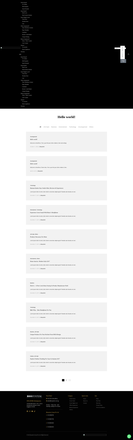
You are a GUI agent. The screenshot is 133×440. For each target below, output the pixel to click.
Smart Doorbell (25, 8)
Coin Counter (25, 43)
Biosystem (42, 146)
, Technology (39, 209)
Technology (72, 127)
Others (22, 45)
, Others (36, 234)
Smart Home (23, 2)
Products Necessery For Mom (38, 237)
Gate (23, 23)
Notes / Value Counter (27, 40)
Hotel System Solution (27, 15)
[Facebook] (27, 411)
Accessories (24, 47)
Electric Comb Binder (27, 34)
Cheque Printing (25, 36)
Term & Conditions (100, 407)
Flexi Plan (98, 401)
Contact (85, 403)
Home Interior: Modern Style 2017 (40, 261)
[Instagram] (29, 411)
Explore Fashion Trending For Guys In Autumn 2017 (45, 359)
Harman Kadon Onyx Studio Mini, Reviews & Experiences (46, 188)
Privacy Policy (99, 405)
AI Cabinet (24, 4)
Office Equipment (25, 26)
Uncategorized (82, 127)
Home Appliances (26, 49)
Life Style (46, 127)
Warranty (23, 51)
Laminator (24, 32)
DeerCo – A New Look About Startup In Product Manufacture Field (49, 285)
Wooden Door (25, 21)
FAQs (97, 398)
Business (54, 127)
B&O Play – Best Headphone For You (40, 310)
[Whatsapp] (129, 436)
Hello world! (33, 139)
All (40, 127)
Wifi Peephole (25, 6)
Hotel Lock (24, 12)
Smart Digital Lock (25, 17)
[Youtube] (32, 411)
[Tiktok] (34, 411)
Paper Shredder (25, 30)
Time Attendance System (27, 27)
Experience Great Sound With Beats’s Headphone (44, 212)
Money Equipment (25, 39)
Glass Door (24, 19)
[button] (65, 54)
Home (84, 398)
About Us (85, 401)
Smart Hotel (23, 11)
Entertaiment (63, 127)
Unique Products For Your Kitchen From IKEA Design (45, 334)
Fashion (32, 356)
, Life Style (36, 331)
